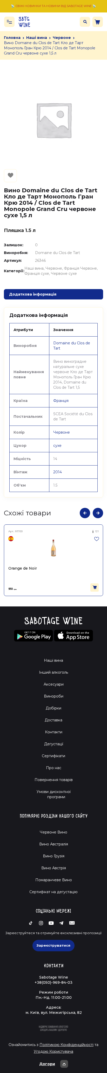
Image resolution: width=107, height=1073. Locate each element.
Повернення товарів (54, 779)
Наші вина (36, 37)
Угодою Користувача (53, 1051)
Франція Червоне (80, 268)
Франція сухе (36, 273)
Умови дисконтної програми (54, 794)
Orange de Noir (22, 568)
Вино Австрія (53, 868)
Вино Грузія (53, 856)
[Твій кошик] (97, 22)
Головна (12, 37)
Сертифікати (53, 756)
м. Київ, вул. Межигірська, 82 (53, 1012)
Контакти (53, 732)
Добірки (53, 708)
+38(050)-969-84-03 (53, 982)
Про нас (53, 768)
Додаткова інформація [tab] (32, 294)
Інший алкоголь (53, 672)
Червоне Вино (53, 832)
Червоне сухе (64, 273)
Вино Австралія (53, 844)
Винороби (53, 696)
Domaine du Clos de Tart (57, 252)
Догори (47, 1064)
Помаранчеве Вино (53, 880)
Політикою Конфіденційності (66, 1044)
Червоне (62, 37)
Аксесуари (54, 684)
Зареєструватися (53, 945)
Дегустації (53, 744)
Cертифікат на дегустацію (53, 892)
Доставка (53, 720)
